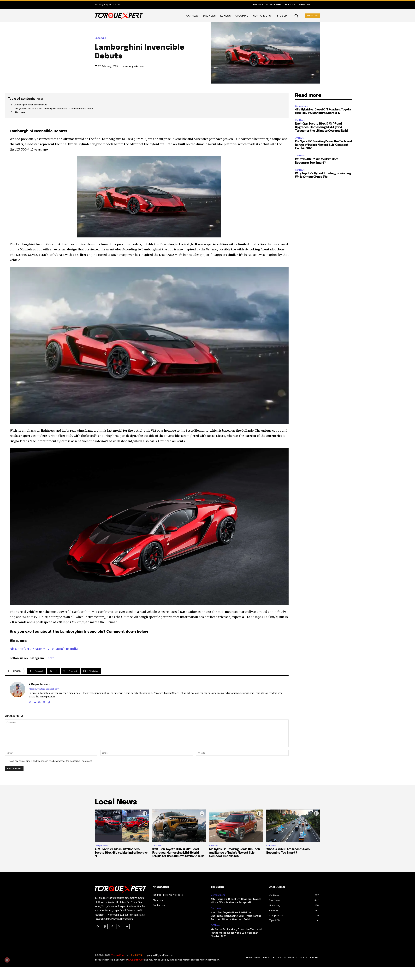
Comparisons (301, 106)
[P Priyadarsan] (17, 693)
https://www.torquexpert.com (44, 689)
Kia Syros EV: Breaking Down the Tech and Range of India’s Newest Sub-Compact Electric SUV (323, 145)
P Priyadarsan (135, 66)
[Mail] (39, 701)
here (51, 658)
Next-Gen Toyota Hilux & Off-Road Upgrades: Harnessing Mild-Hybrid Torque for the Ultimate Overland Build (321, 127)
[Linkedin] (34, 701)
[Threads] (48, 701)
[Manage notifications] (7, 959)
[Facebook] (112, 926)
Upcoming (100, 38)
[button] (296, 15)
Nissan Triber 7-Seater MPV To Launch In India (44, 649)
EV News (299, 138)
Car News (299, 120)
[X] (44, 701)
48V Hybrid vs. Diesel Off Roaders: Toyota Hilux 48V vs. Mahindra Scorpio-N (121, 853)
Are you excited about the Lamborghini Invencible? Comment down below (54, 108)
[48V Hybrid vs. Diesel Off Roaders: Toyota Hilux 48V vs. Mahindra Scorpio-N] (122, 826)
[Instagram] (30, 701)
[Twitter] (119, 926)
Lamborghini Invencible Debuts (30, 104)
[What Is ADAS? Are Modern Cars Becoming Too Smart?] (293, 826)
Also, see (20, 112)
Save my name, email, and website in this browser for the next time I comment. (50, 761)
